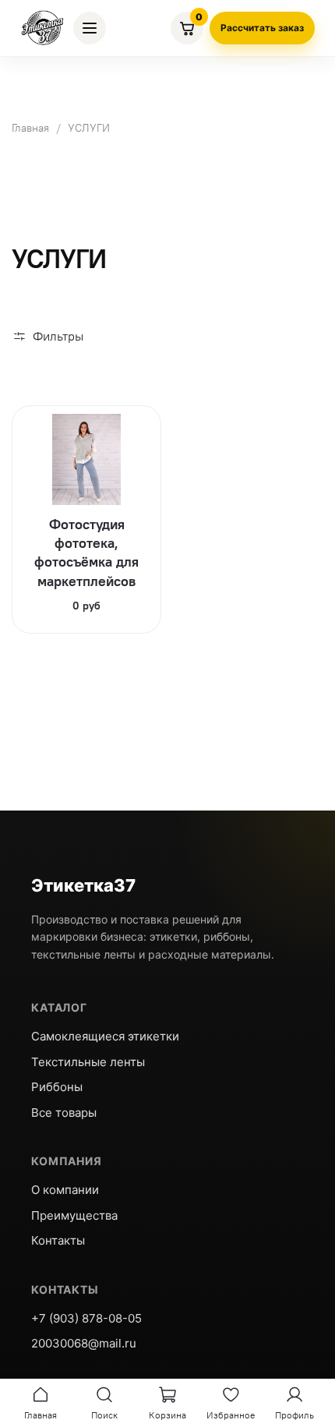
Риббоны (57, 1086)
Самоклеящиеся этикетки (105, 1036)
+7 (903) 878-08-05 (86, 1318)
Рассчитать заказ (262, 28)
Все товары (64, 1112)
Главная (30, 128)
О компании (65, 1189)
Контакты (58, 1240)
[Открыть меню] (89, 28)
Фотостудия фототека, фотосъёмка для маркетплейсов (86, 552)
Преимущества (74, 1215)
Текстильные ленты (88, 1061)
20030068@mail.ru (83, 1343)
